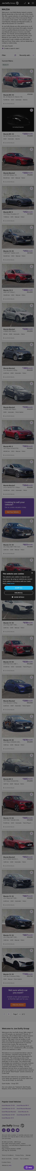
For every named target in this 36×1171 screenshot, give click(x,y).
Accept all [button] (18, 588)
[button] (18, 597)
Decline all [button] (19, 593)
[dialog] (18, 585)
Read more (10, 583)
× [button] (32, 573)
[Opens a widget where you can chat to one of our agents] (29, 1167)
